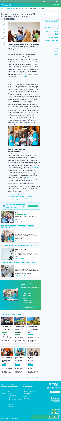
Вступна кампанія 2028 (13, 388)
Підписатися (33, 206)
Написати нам (56, 401)
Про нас (10, 397)
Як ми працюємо (12, 395)
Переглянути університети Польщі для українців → (21, 196)
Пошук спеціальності (21, 267)
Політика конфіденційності (29, 391)
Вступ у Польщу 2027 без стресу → (16, 199)
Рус (59, 1)
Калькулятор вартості (21, 249)
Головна (3, 8)
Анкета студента (11, 384)
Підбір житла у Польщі (21, 213)
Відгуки (10, 389)
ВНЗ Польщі (23, 76)
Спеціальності (4, 388)
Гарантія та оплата (27, 398)
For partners (56, 398)
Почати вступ (56, 4)
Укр (57, 1)
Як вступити (11, 393)
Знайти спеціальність (20, 275)
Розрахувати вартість (20, 258)
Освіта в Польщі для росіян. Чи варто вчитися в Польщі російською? (31, 8)
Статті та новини (10, 8)
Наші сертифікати (27, 393)
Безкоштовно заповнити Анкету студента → (19, 198)
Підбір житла (11, 406)
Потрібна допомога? (54, 395)
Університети (4, 386)
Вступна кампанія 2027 (13, 386)
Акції (2, 384)
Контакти (3, 393)
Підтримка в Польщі (27, 386)
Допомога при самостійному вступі (25, 232)
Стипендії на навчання (13, 404)
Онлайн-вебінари (27, 384)
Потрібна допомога (19, 240)
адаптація (29, 177)
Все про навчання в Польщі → (15, 194)
